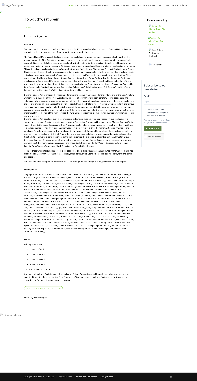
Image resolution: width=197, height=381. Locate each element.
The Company (81, 5)
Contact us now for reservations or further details (43, 288)
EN (185, 5)
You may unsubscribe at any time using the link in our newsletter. (157, 121)
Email (146, 96)
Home (70, 5)
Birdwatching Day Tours (123, 5)
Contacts (176, 5)
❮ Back (27, 27)
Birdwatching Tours (100, 5)
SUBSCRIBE (152, 129)
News (166, 5)
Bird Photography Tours (149, 5)
